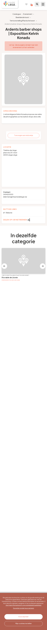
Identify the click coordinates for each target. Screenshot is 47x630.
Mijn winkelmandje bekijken (31, 4)
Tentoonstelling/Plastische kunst (22, 21)
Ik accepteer (24, 616)
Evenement (27, 14)
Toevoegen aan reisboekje (23, 135)
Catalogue (17, 14)
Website (8, 213)
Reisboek (26, 4)
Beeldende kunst (22, 17)
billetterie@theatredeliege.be (15, 197)
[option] (23, 79)
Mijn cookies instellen (23, 623)
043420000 (8, 194)
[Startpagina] (10, 4)
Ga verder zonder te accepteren (23, 608)
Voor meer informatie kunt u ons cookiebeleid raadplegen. (24, 605)
